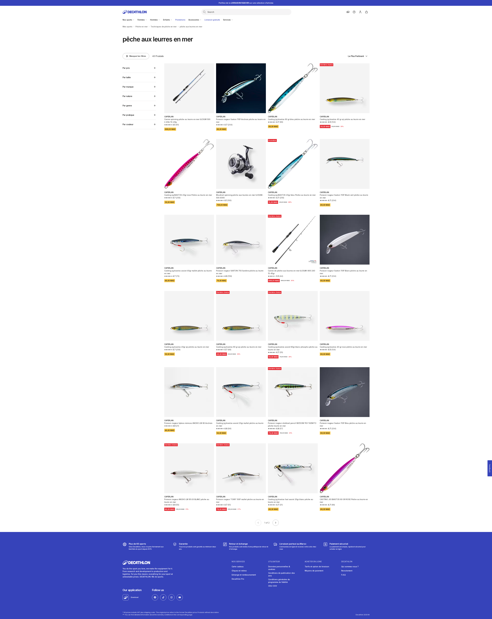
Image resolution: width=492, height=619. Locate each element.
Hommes (154, 20)
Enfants (166, 20)
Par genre (127, 105)
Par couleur (128, 124)
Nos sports (128, 20)
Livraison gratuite (212, 20)
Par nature (127, 96)
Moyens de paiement (314, 571)
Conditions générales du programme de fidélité (279, 580)
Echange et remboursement (244, 575)
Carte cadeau (238, 566)
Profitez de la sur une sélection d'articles (246, 3)
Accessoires (194, 20)
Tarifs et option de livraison (317, 566)
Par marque (128, 86)
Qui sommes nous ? (350, 566)
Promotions (180, 20)
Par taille (127, 77)
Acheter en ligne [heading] (313, 562)
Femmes (141, 20)
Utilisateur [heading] (274, 562)
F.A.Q (343, 575)
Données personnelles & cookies (279, 567)
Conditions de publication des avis (281, 574)
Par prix (126, 68)
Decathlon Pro (238, 579)
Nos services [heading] (238, 562)
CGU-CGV (272, 586)
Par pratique (128, 115)
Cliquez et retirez (239, 571)
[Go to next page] (276, 523)
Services (227, 20)
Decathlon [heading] (346, 562)
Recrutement (346, 571)
